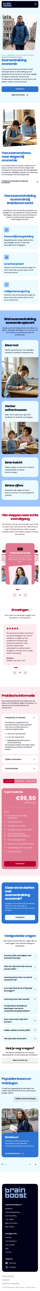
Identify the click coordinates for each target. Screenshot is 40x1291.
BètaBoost (9, 1209)
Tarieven (8, 1237)
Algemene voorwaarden (10, 1283)
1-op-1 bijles (9, 1219)
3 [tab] (20, 667)
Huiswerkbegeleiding (12, 1212)
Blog (6, 1248)
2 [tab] (20, 589)
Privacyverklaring (8, 1276)
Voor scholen (10, 1245)
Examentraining (11, 1216)
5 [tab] (23, 667)
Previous (29, 1164)
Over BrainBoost (11, 1241)
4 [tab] (23, 589)
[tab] (8, 781)
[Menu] (35, 4)
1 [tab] (17, 589)
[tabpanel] (20, 564)
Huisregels (5, 1280)
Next (35, 1164)
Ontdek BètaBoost (12, 1153)
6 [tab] (25, 667)
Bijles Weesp (9, 1227)
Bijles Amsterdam (11, 1223)
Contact (8, 1252)
